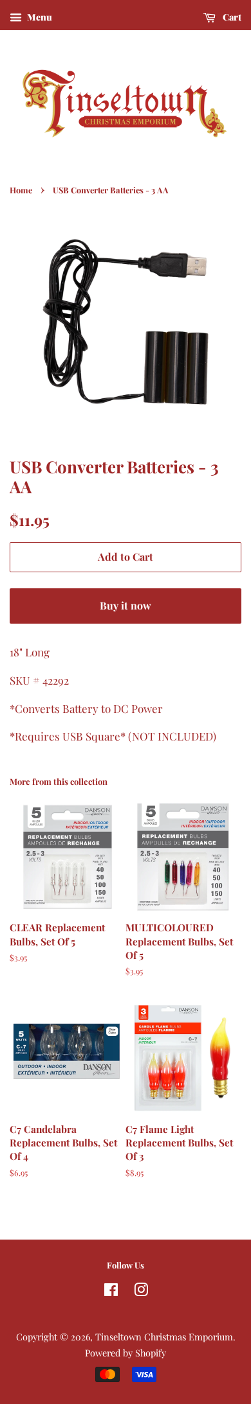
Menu (38, 17)
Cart (231, 17)
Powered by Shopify (125, 1352)
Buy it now (125, 605)
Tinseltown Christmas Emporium (164, 1336)
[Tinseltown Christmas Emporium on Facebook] (111, 1291)
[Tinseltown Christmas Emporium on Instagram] (141, 1291)
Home (21, 189)
